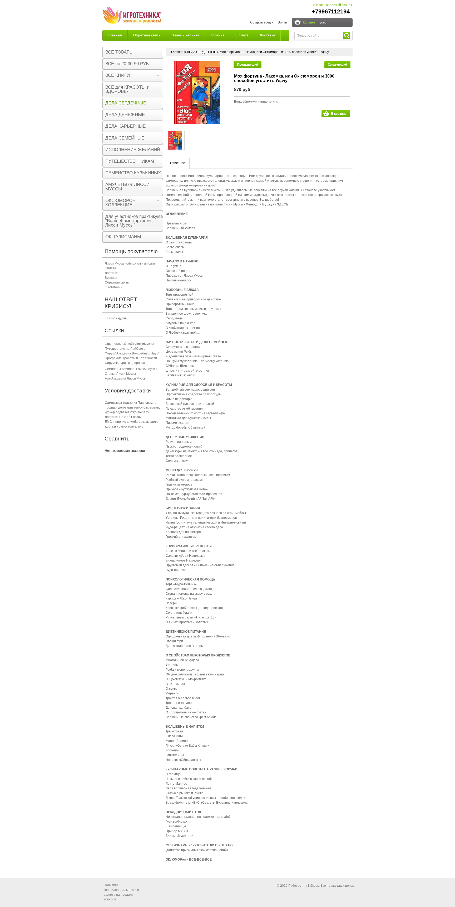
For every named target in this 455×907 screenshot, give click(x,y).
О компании (113, 287)
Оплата (242, 35)
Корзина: (309, 22)
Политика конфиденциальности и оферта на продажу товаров (121, 892)
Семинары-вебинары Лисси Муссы (131, 369)
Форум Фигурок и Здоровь (124, 363)
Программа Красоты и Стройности (131, 358)
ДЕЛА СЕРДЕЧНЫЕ (201, 52)
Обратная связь (146, 35)
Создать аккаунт (262, 22)
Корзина (217, 35)
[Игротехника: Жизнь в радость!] (133, 16)
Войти (282, 22)
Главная (115, 35)
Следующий (337, 64)
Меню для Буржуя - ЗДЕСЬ (267, 204)
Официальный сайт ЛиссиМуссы (129, 344)
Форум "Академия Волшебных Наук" (132, 353)
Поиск (346, 35)
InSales (313, 885)
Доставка (267, 35)
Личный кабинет (185, 35)
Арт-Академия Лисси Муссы (125, 378)
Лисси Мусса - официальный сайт (130, 263)
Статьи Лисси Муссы (120, 374)
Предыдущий (247, 64)
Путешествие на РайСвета (125, 349)
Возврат (111, 278)
